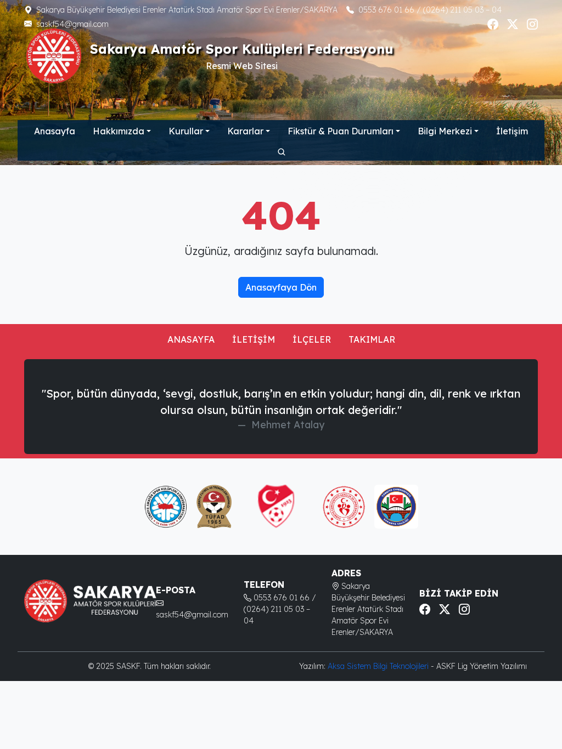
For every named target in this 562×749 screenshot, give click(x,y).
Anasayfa (54, 131)
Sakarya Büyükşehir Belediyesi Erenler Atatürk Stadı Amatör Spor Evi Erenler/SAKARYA (187, 10)
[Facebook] (492, 24)
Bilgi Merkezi (445, 131)
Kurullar (185, 131)
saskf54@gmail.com (72, 24)
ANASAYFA (191, 339)
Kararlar (245, 131)
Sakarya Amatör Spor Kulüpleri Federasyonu (241, 49)
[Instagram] (532, 24)
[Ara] (281, 151)
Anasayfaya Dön (281, 287)
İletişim (512, 131)
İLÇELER (312, 339)
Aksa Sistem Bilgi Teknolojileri (379, 666)
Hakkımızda (118, 131)
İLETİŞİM (253, 339)
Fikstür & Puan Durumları (341, 131)
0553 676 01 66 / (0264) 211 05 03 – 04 (430, 10)
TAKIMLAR (372, 339)
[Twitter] (512, 24)
